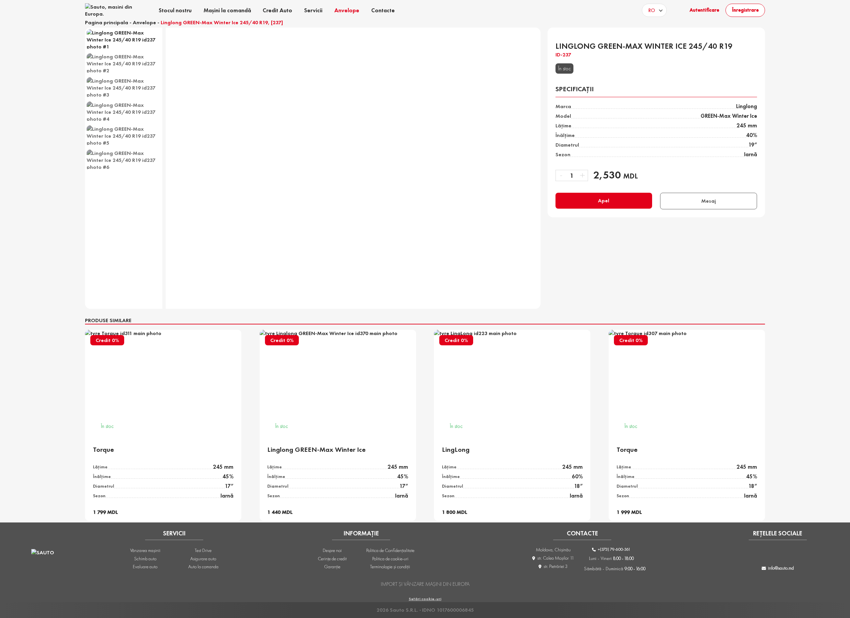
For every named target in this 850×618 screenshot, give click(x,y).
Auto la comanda (203, 567)
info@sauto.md (781, 568)
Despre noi (332, 550)
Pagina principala (106, 22)
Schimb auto (145, 559)
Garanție (332, 567)
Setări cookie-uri (425, 598)
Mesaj (708, 200)
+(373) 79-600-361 (614, 549)
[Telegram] (804, 554)
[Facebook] (751, 554)
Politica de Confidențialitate (390, 550)
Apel (603, 200)
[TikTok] (786, 554)
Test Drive (203, 550)
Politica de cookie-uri (390, 559)
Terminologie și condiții (390, 567)
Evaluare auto (145, 567)
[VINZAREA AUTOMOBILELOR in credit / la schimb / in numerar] (110, 10)
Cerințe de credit (332, 559)
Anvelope (144, 22)
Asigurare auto (203, 559)
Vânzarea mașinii (145, 550)
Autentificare (704, 10)
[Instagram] (769, 554)
